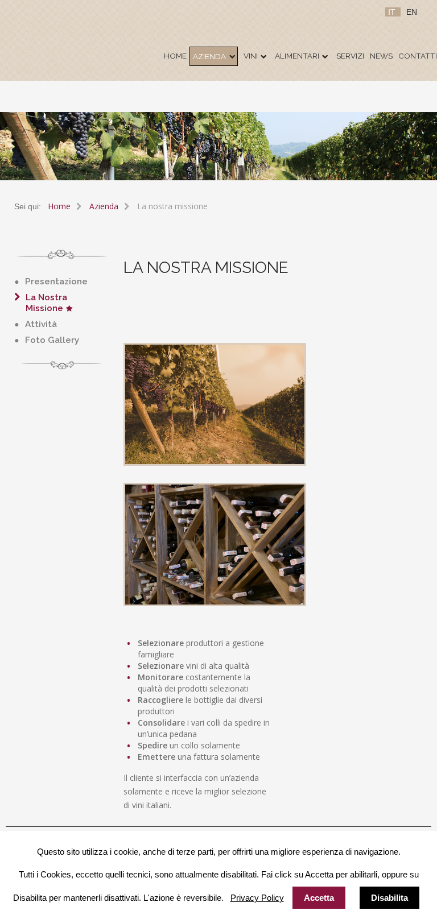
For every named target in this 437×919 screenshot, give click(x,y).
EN (411, 11)
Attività (41, 324)
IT (393, 11)
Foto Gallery (52, 340)
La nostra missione (46, 303)
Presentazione (56, 281)
